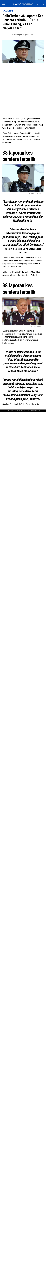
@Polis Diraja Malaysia (28, 404)
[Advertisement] (23, 92)
